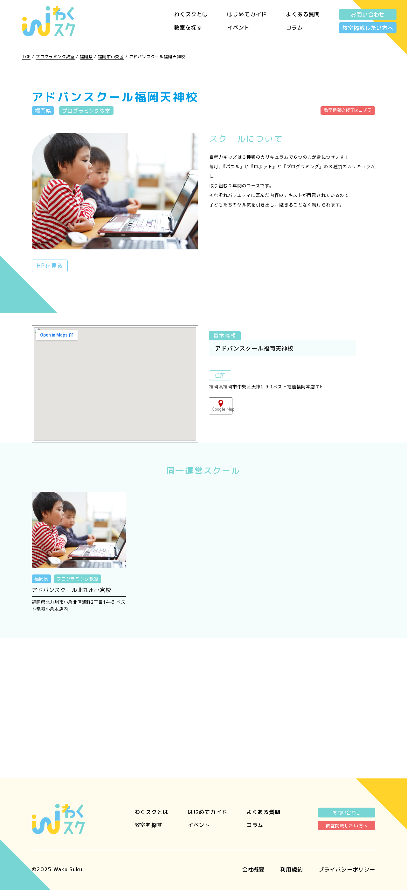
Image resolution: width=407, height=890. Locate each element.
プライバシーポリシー (347, 869)
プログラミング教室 (55, 56)
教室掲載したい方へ (367, 27)
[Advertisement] (203, 695)
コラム (294, 27)
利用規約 (291, 869)
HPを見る (50, 266)
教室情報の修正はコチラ (348, 110)
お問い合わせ (368, 14)
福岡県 (86, 56)
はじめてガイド (247, 14)
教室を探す (188, 27)
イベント (238, 27)
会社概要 (253, 869)
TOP (26, 56)
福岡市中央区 (111, 56)
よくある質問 (303, 14)
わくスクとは (191, 14)
